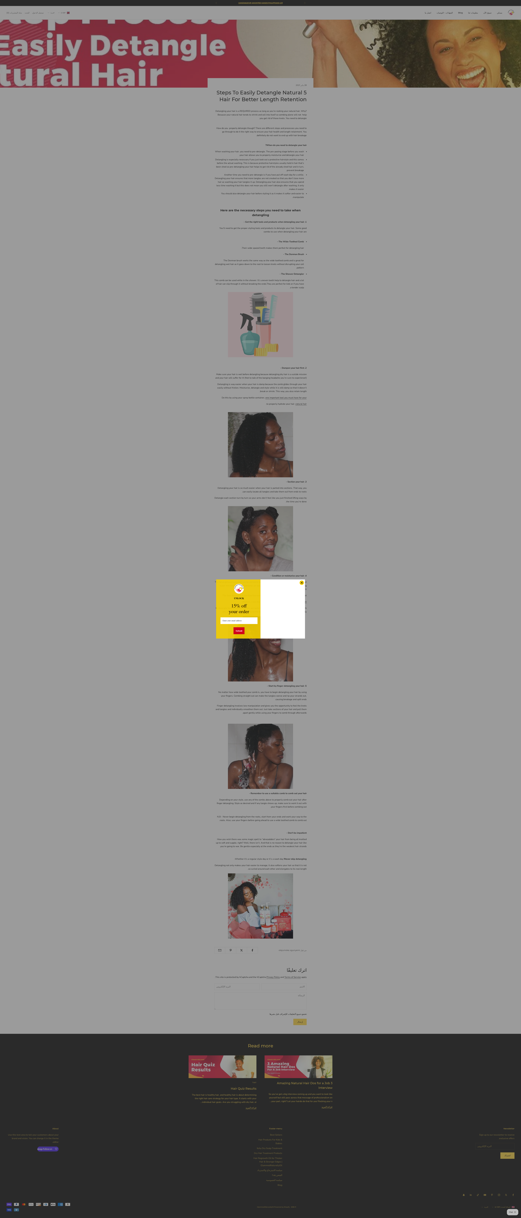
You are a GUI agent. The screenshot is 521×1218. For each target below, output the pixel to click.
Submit (239, 630)
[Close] (301, 582)
